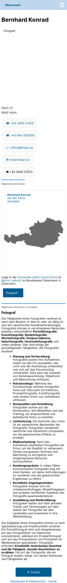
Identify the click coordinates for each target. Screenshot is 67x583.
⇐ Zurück (33, 572)
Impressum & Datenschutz (28, 581)
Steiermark (13, 5)
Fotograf (12, 293)
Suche (52, 581)
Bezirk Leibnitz (11, 280)
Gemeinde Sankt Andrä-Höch (38, 277)
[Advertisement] (33, 70)
